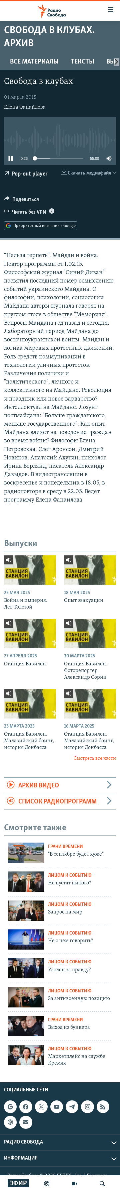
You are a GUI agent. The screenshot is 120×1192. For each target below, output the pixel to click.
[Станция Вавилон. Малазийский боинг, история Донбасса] (30, 704)
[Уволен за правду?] (26, 968)
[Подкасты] (10, 1122)
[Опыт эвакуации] (90, 570)
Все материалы (34, 62)
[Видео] (75, 1183)
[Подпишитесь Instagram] (87, 1106)
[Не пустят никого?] (26, 881)
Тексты (82, 62)
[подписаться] (25, 1122)
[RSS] (103, 1106)
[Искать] (102, 1183)
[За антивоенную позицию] (26, 997)
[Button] (21, 201)
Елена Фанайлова (25, 107)
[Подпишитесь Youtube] (56, 1106)
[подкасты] (47, 1183)
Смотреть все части (95, 758)
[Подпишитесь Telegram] (72, 1106)
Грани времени (65, 846)
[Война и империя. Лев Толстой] (30, 570)
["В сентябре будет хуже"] (26, 853)
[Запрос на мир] (26, 910)
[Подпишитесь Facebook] (25, 1106)
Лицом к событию (69, 875)
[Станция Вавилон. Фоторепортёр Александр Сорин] (90, 633)
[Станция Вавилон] (30, 633)
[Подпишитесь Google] (10, 1106)
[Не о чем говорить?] (26, 939)
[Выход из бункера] (26, 1026)
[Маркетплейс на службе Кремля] (26, 1055)
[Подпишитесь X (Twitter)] (41, 1106)
